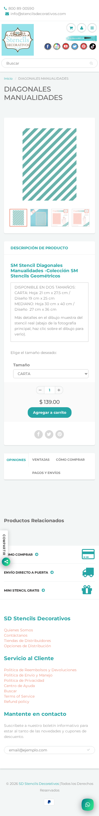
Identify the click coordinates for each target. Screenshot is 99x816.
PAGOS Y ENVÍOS (46, 473)
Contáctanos (15, 635)
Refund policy (16, 701)
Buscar (10, 691)
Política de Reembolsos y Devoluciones (40, 670)
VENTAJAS (41, 460)
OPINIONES (16, 460)
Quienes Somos (18, 630)
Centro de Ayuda (19, 685)
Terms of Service (19, 696)
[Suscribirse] (88, 750)
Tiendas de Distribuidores (27, 640)
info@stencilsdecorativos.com (38, 13)
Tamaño (21, 364)
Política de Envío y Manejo (28, 675)
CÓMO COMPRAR (70, 460)
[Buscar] (91, 63)
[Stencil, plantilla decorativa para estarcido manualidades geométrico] (49, 164)
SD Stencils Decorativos (39, 783)
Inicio (8, 78)
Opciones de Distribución (27, 646)
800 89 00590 (21, 8)
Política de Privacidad (24, 680)
